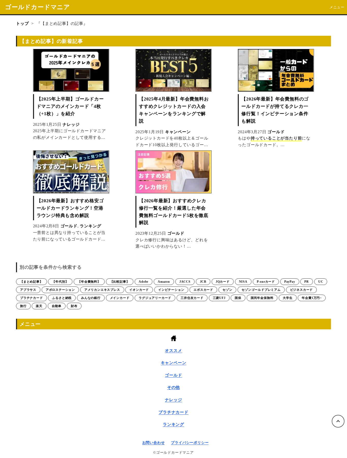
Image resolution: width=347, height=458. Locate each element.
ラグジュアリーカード (155, 298)
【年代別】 (60, 281)
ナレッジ (71, 124)
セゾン (227, 290)
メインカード (120, 298)
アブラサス (28, 290)
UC (320, 281)
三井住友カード (192, 298)
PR (306, 281)
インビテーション (171, 290)
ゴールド (276, 132)
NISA (243, 281)
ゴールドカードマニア (37, 7)
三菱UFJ (219, 298)
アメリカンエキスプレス (102, 290)
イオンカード (139, 290)
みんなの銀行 (91, 298)
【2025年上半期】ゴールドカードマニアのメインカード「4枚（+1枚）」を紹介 (70, 106)
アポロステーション (60, 290)
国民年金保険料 (262, 298)
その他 (173, 387)
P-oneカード (266, 281)
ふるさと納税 (62, 298)
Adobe (143, 281)
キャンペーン (178, 132)
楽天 (39, 306)
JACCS (185, 281)
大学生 (287, 298)
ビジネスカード (301, 290)
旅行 (23, 306)
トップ (22, 23)
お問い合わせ (153, 443)
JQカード (223, 281)
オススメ (173, 350)
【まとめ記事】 (31, 281)
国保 (238, 298)
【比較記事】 (120, 281)
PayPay (289, 281)
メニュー (336, 7)
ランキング (90, 226)
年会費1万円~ (312, 298)
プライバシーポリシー (190, 443)
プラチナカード (31, 298)
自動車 (56, 306)
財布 (74, 306)
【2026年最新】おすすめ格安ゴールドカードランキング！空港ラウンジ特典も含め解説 (70, 208)
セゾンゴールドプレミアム (261, 290)
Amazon (164, 281)
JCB (203, 281)
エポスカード (203, 290)
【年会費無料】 (89, 281)
